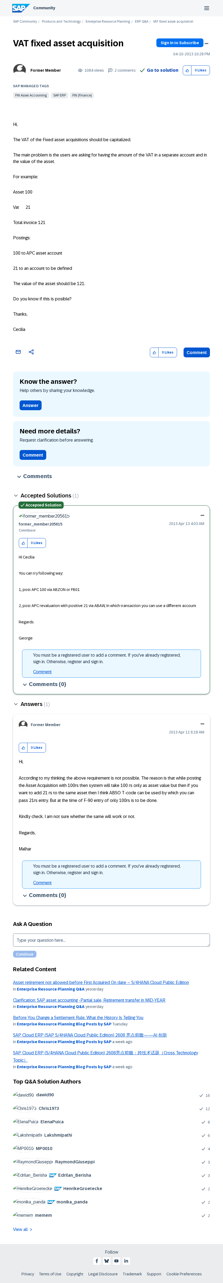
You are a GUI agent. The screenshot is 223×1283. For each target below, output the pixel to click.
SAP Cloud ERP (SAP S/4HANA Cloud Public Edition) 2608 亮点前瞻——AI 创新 (90, 1035)
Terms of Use (50, 1274)
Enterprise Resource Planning (108, 21)
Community (44, 8)
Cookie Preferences (184, 1274)
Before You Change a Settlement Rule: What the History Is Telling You (78, 1017)
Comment (197, 352)
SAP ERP (59, 95)
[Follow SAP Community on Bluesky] (106, 1261)
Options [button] (206, 43)
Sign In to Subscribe (180, 43)
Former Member (45, 70)
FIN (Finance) (82, 95)
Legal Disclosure (103, 1274)
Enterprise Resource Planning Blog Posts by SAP (64, 1024)
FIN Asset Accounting (31, 95)
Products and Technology (61, 21)
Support (154, 1274)
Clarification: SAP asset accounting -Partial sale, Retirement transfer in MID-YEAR (89, 1000)
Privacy (27, 1274)
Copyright (74, 1274)
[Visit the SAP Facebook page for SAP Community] (97, 1261)
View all (20, 1229)
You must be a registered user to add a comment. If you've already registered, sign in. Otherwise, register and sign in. (107, 658)
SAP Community (25, 21)
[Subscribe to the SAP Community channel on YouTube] (116, 1261)
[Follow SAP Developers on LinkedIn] (126, 1261)
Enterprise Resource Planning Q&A (51, 989)
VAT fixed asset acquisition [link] (173, 21)
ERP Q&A (141, 21)
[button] (187, 70)
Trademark (132, 1274)
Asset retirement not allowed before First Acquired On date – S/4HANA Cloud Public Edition (101, 982)
